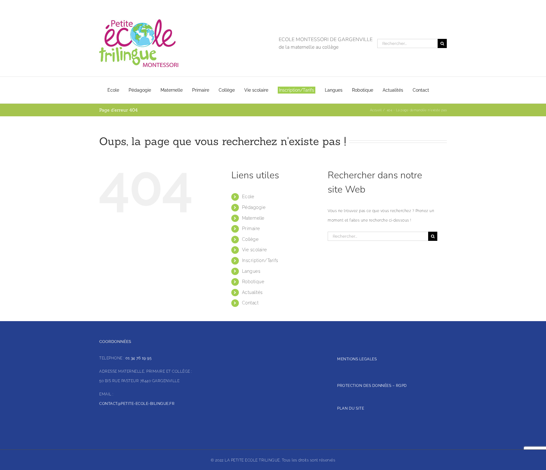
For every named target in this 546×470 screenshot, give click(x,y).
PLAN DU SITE (350, 408)
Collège (250, 239)
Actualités (252, 292)
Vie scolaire (254, 249)
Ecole (248, 196)
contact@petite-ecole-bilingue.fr (136, 403)
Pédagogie (254, 207)
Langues (251, 271)
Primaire (251, 228)
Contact (250, 302)
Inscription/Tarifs (260, 260)
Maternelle (253, 218)
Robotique (253, 281)
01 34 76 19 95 (138, 358)
